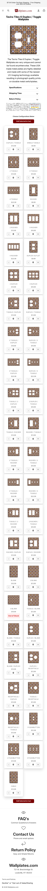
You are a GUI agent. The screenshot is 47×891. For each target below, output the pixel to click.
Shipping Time (15, 93)
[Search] (8, 10)
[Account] (38, 10)
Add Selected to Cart (23, 121)
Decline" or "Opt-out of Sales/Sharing (17, 883)
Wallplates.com (13, 887)
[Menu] (3, 10)
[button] (13, 134)
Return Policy (15, 99)
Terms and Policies (8, 879)
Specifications (15, 87)
